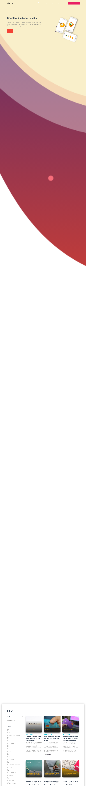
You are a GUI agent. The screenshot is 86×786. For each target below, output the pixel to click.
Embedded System (13, 783)
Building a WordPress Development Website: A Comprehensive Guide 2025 (70, 782)
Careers (10, 770)
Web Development (12, 777)
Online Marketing (12, 772)
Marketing (11, 756)
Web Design (11, 780)
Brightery (11, 3)
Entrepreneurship (12, 743)
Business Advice (12, 759)
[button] (15, 726)
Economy (11, 738)
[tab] (15, 725)
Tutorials (11, 775)
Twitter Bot (11, 762)
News (10, 740)
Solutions (41, 3)
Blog (54, 3)
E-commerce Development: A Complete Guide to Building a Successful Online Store (52, 782)
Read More (36, 753)
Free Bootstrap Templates (14, 730)
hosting (10, 748)
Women (10, 732)
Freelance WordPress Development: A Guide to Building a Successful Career (33, 738)
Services (32, 3)
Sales (10, 751)
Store (48, 3)
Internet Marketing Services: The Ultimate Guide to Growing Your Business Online (70, 738)
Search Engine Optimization (14, 735)
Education (11, 767)
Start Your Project (74, 3)
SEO (10, 754)
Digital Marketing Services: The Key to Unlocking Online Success (52, 738)
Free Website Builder (13, 746)
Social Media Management (14, 764)
